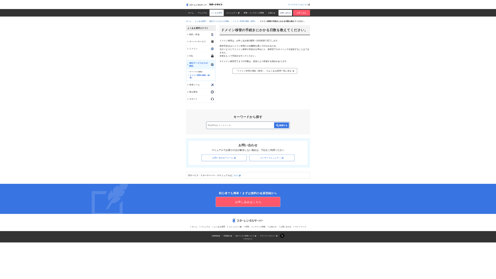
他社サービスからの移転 (198, 64)
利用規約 (227, 236)
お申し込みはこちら (248, 202)
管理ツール (194, 85)
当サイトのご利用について (245, 236)
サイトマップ (300, 227)
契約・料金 (194, 34)
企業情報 (215, 236)
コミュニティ (232, 13)
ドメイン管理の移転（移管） (200, 76)
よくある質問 (216, 13)
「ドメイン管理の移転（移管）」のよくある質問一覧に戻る (263, 71)
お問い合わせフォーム (223, 158)
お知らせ (272, 13)
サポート (193, 99)
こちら (235, 175)
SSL (191, 56)
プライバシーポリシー (268, 236)
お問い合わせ (285, 13)
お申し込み (301, 13)
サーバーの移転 (196, 72)
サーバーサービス (197, 41)
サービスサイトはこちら (298, 4)
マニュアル (202, 13)
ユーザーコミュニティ (271, 158)
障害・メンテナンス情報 (254, 13)
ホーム (191, 13)
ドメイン (193, 49)
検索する (283, 125)
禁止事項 (193, 92)
